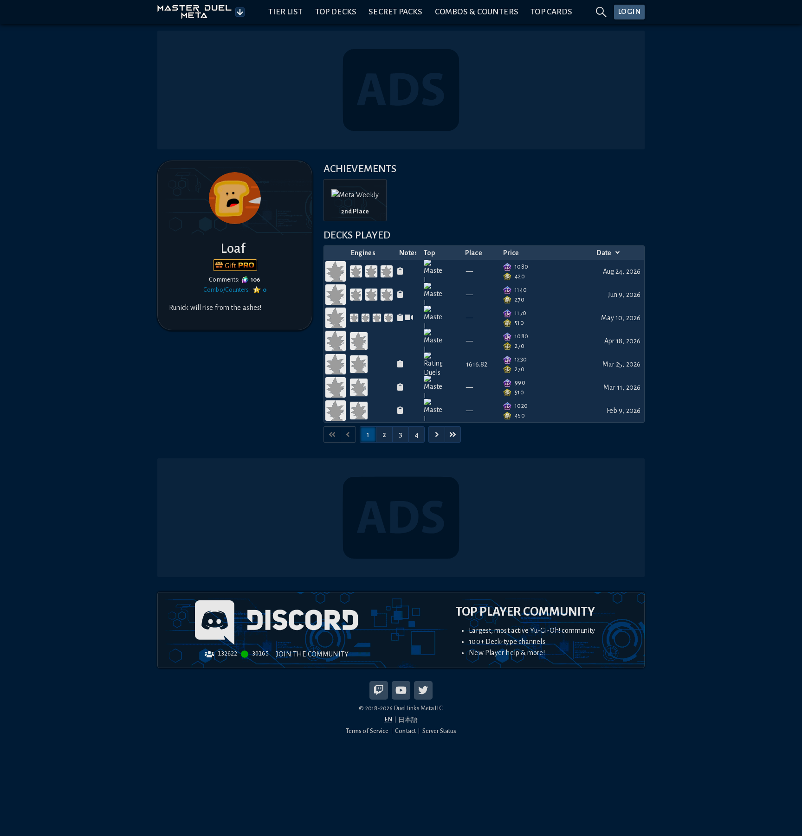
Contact (405, 730)
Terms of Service (367, 730)
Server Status (439, 730)
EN (388, 719)
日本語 (408, 719)
